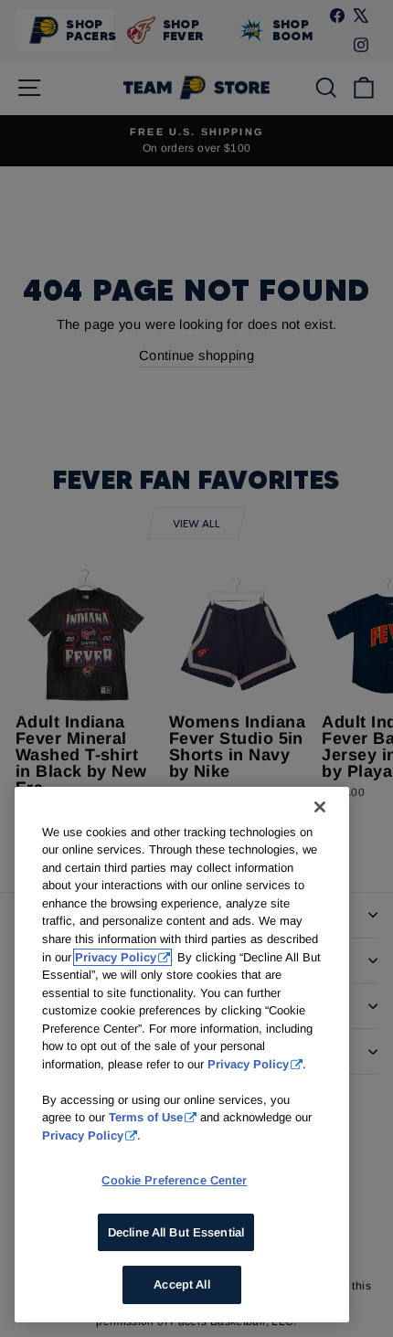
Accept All (181, 1284)
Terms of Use (146, 1117)
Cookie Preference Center (174, 1180)
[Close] (320, 807)
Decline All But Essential (176, 1232)
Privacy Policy (115, 957)
